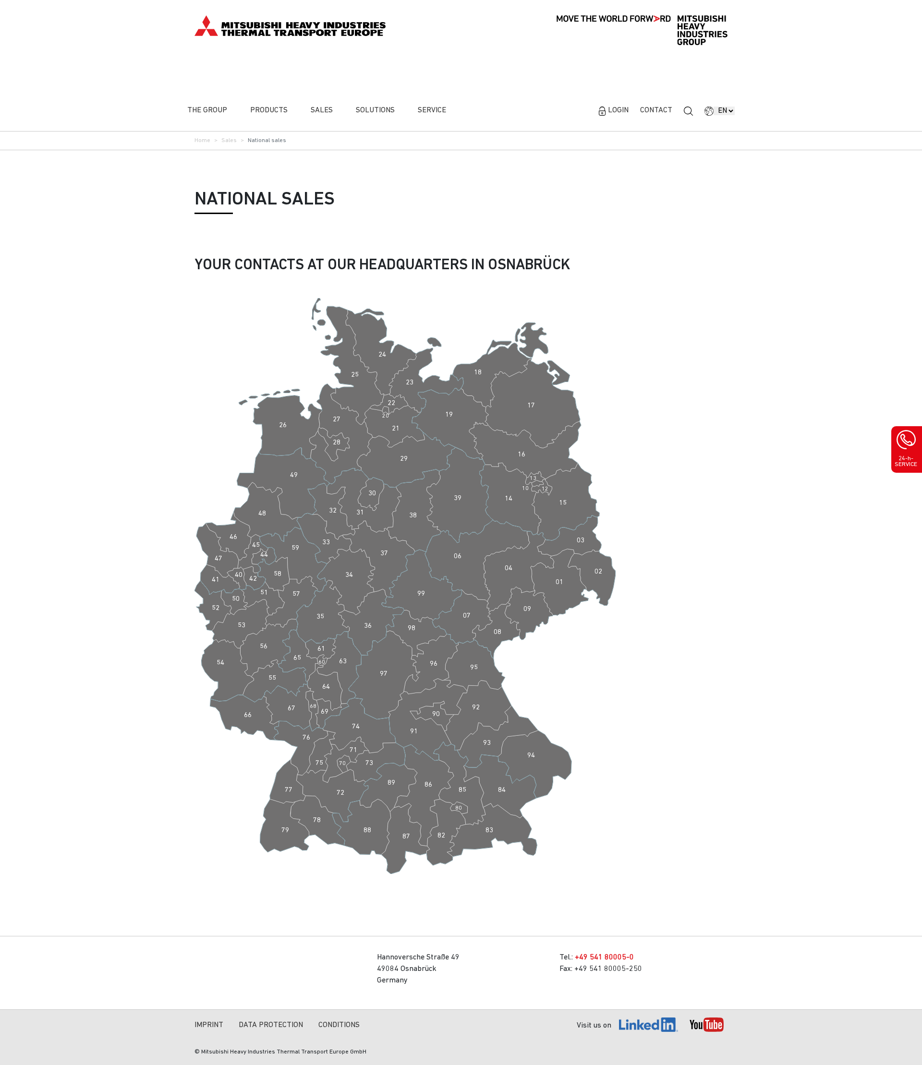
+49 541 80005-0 (604, 957)
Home (202, 140)
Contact (656, 110)
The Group (207, 110)
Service (432, 110)
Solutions (375, 110)
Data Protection (271, 1025)
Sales (322, 110)
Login (618, 110)
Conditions (339, 1025)
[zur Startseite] (290, 25)
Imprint (208, 1025)
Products (269, 110)
